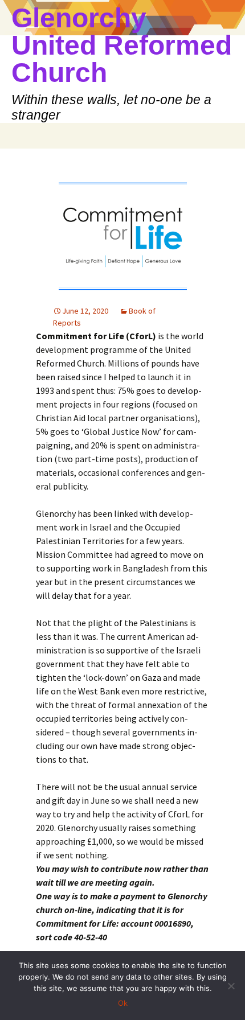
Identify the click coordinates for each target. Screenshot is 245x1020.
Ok (123, 1002)
